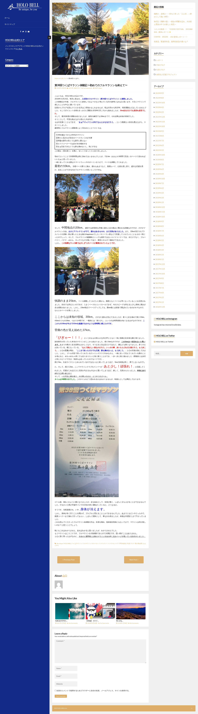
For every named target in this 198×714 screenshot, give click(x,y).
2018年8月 (159, 226)
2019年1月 (159, 202)
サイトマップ (10, 24)
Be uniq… (119, 621)
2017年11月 (160, 269)
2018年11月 (160, 212)
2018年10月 (160, 217)
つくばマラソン (77, 543)
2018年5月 (159, 240)
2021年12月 (160, 117)
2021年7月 (159, 141)
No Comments (87, 88)
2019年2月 (159, 198)
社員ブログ (63, 78)
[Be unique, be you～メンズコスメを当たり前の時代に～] (131, 611)
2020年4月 (159, 174)
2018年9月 (159, 221)
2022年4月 (159, 107)
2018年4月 (159, 245)
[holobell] (155, 342)
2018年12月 (160, 207)
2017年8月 (159, 283)
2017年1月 (159, 302)
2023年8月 (159, 98)
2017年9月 (159, 278)
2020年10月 (160, 155)
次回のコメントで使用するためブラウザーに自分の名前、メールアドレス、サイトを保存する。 (93, 690)
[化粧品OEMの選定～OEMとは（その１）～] (70, 611)
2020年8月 (159, 160)
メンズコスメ (102, 543)
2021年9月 (159, 131)
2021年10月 (160, 126)
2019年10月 (160, 179)
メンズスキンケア (112, 543)
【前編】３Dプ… (92, 621)
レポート (159, 60)
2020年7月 (159, 164)
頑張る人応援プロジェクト (166, 74)
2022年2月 (159, 112)
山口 (69, 88)
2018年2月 (159, 255)
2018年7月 (159, 231)
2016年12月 (160, 307)
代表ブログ (160, 65)
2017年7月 (159, 288)
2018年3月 (159, 250)
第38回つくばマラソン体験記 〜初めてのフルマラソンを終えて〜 (91, 85)
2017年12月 (160, 264)
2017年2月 (159, 297)
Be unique (60, 543)
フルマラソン (87, 543)
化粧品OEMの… (61, 621)
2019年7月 (159, 183)
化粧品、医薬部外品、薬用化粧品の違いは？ (171, 41)
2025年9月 (159, 93)
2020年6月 (159, 169)
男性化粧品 (122, 543)
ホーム (7, 18)
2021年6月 (159, 145)
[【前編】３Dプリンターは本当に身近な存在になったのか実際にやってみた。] (100, 611)
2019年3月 (159, 193)
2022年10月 (160, 103)
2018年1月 (159, 259)
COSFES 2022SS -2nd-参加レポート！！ (171, 37)
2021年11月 (160, 122)
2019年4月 (159, 188)
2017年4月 (159, 293)
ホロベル (94, 543)
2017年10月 (160, 274)
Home (57, 78)
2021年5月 (159, 150)
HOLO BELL (67, 543)
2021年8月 (159, 136)
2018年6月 (159, 236)
